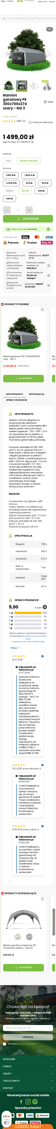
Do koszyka (31, 218)
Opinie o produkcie (16, 400)
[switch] (6, 1122)
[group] (25, 347)
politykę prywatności (26, 1043)
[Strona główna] (4, 18)
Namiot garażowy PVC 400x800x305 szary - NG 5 (21, 357)
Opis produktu (14, 394)
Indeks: (6, 116)
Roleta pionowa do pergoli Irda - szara (21, 945)
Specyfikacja (36, 394)
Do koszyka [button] (25, 378)
